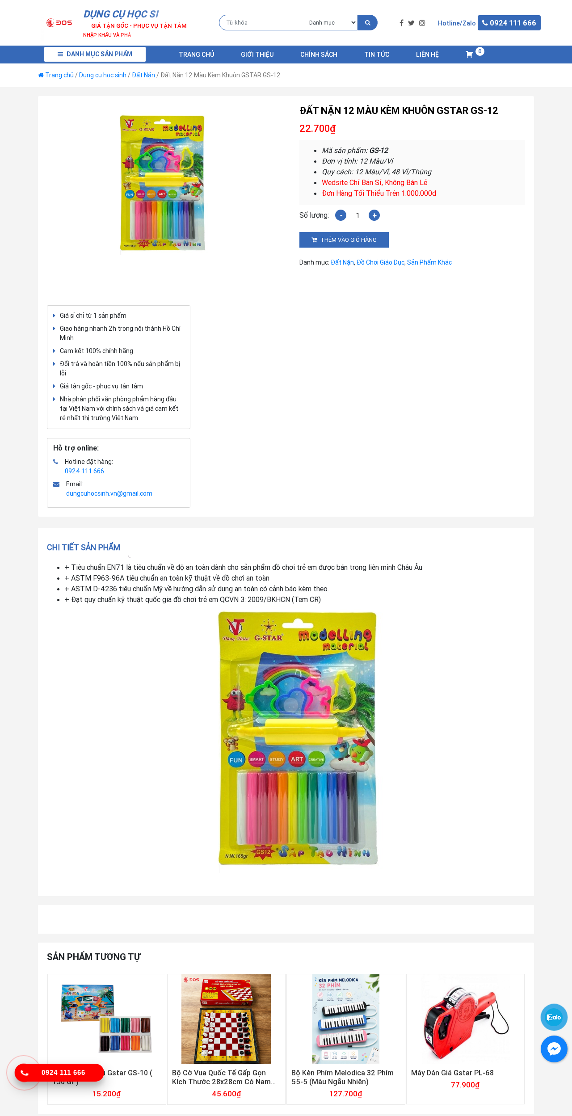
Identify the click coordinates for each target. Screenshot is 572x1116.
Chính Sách (318, 55)
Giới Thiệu (257, 55)
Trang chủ (196, 55)
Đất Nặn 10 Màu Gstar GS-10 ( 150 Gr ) (102, 1077)
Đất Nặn (143, 75)
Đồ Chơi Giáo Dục (380, 262)
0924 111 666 (84, 471)
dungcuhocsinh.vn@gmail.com (109, 493)
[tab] (86, 547)
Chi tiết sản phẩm (83, 547)
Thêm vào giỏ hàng (348, 240)
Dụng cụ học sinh (102, 75)
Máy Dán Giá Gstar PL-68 (452, 1072)
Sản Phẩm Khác (429, 262)
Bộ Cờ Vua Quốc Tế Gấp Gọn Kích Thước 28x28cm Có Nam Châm (221, 1077)
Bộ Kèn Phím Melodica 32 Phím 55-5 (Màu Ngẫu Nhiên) (342, 1077)
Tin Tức (376, 55)
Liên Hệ (427, 55)
